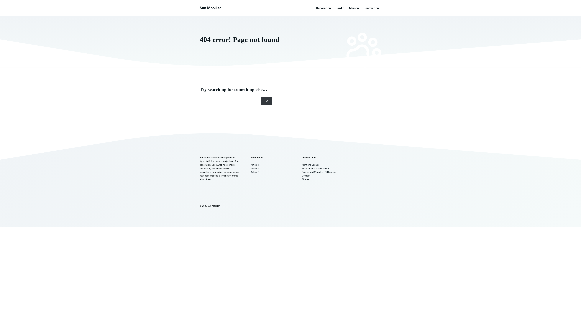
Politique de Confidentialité (315, 168)
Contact (306, 175)
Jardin (340, 8)
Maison (354, 8)
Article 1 (255, 165)
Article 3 (255, 172)
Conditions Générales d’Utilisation (319, 172)
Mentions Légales (311, 165)
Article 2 (255, 168)
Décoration (323, 8)
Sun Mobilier (210, 8)
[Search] (266, 101)
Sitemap (306, 179)
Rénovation (371, 8)
